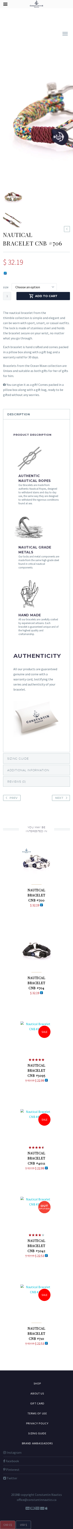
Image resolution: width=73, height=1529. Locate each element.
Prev (13, 798)
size (6, 287)
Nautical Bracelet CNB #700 (36, 895)
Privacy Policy (37, 1423)
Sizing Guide (37, 1433)
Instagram (13, 1452)
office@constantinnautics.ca (36, 1500)
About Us (37, 1393)
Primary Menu (65, 34)
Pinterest (12, 1470)
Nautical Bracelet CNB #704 (36, 983)
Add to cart (46, 296)
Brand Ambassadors (37, 1443)
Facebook (12, 1461)
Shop (37, 1383)
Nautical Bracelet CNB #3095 (36, 1070)
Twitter (11, 1478)
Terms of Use (37, 1413)
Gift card (37, 1403)
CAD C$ (6, 1525)
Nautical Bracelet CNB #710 (36, 1333)
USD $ (21, 1525)
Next (59, 798)
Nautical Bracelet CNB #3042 (36, 1245)
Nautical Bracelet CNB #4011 (36, 1158)
